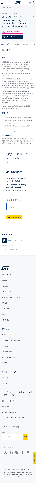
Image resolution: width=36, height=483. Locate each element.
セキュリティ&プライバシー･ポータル (13, 418)
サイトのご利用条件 (10, 472)
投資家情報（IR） (7, 286)
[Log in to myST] (34, 2)
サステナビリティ (7, 292)
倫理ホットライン (7, 406)
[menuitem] (15, 249)
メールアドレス (6, 432)
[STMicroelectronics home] (18, 2)
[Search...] (4, 7)
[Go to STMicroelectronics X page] (6, 453)
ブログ (4, 314)
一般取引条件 (6, 320)
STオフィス (5, 334)
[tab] (3, 44)
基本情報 (4, 280)
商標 (27, 472)
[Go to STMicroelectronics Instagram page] (16, 453)
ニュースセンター (7, 351)
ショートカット (6, 377)
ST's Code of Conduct (9, 412)
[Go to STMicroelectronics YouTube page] (28, 453)
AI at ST (4, 363)
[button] (2, 3)
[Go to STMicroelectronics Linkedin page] (11, 453)
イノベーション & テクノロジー (11, 297)
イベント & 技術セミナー (9, 357)
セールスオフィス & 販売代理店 (11, 340)
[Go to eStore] (30, 3)
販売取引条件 (20, 472)
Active (15, 16)
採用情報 (4, 303)
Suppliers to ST (7, 308)
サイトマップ (6, 383)
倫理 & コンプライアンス (9, 401)
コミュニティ (6, 346)
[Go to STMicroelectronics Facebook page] (22, 453)
